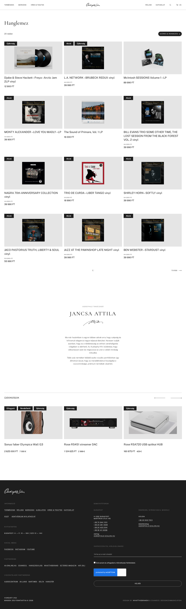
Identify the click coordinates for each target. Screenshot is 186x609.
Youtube (31, 549)
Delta (41, 582)
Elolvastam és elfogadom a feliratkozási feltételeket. (116, 563)
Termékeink (9, 510)
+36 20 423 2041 (101, 527)
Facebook (8, 549)
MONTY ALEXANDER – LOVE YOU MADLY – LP (32, 132)
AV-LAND (23, 582)
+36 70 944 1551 (101, 522)
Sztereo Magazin (68, 565)
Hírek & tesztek (55, 510)
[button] (9, 5)
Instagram (20, 549)
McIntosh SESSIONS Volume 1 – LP (145, 77)
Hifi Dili (81, 565)
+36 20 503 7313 (145, 520)
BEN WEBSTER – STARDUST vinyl (145, 250)
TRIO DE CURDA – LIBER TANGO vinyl (87, 193)
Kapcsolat (160, 5)
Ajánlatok (41, 510)
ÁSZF (6, 516)
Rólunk (20, 510)
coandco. (22, 565)
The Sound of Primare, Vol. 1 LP (83, 132)
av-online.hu (10, 565)
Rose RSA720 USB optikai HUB (143, 444)
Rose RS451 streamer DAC (80, 444)
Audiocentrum (11, 582)
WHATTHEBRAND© (141, 600)
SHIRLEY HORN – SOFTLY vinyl (143, 193)
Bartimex (33, 582)
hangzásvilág (36, 565)
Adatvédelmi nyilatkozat (24, 516)
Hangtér (50, 582)
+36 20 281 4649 (101, 525)
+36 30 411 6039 (100, 530)
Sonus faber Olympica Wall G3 (23, 444)
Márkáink (29, 510)
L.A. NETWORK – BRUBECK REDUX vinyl (89, 77)
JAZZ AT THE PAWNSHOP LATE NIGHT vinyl (91, 250)
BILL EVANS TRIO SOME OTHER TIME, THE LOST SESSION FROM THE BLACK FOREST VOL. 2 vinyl (151, 135)
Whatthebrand (51, 565)
